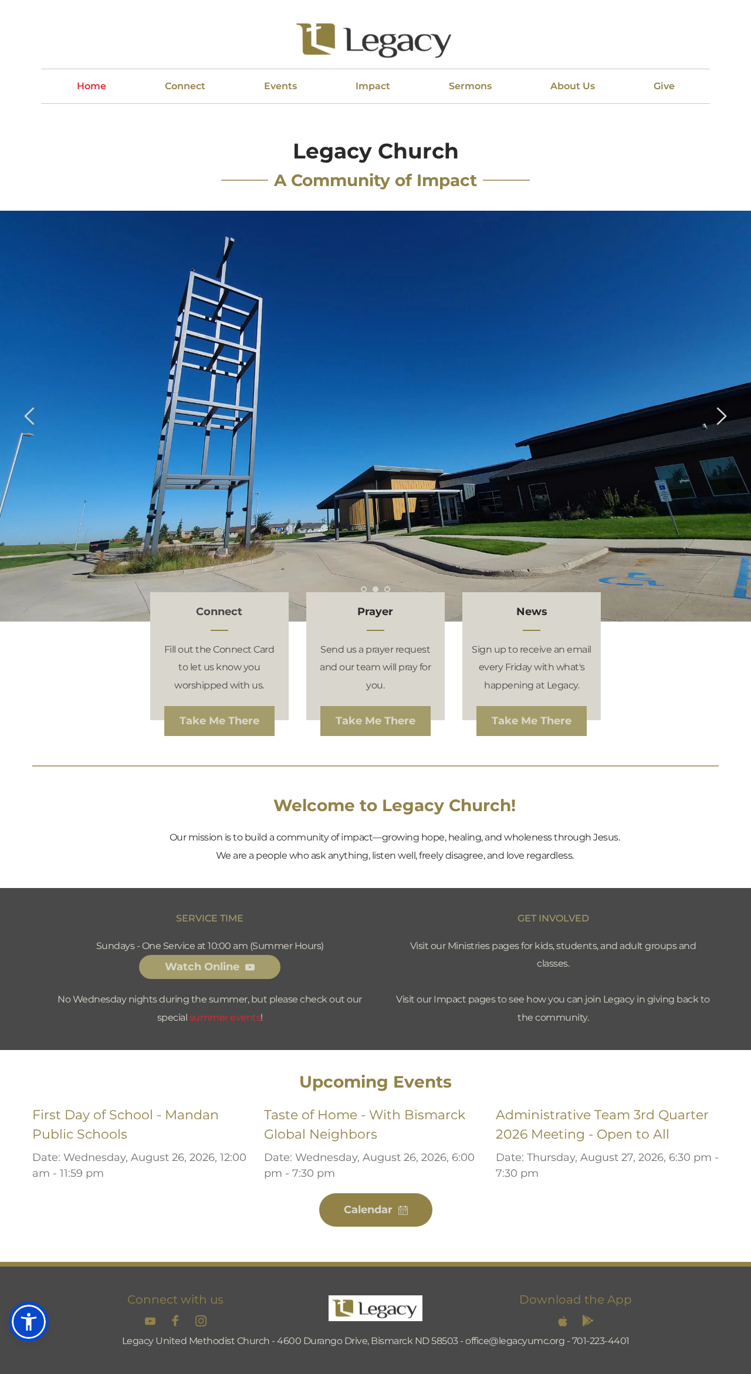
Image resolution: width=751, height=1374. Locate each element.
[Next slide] (721, 416)
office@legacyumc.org (514, 1340)
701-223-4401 (601, 1340)
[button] (29, 1322)
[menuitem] (91, 86)
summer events (225, 1017)
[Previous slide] (30, 416)
